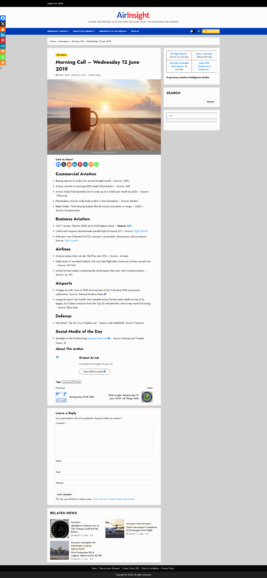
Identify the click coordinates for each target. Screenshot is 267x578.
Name (58, 461)
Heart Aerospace (143, 524)
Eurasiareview (72, 210)
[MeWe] (85, 164)
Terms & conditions (150, 568)
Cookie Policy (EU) (130, 568)
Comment (61, 423)
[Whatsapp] (96, 164)
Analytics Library (83, 31)
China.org (61, 195)
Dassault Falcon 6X (97, 338)
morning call (68, 382)
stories (77, 382)
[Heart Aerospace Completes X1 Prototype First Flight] (114, 528)
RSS (171, 115)
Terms (94, 568)
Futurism (139, 323)
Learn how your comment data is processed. (114, 499)
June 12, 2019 (80, 75)
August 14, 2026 (80, 536)
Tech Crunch (71, 240)
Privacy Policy (167, 568)
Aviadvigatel (86, 542)
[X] (63, 164)
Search (173, 93)
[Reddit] (69, 164)
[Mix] (90, 164)
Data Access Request (109, 568)
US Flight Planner (178, 53)
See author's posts (93, 371)
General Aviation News (91, 294)
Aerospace (61, 55)
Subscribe (213, 31)
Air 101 (68, 275)
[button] (199, 31)
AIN (128, 186)
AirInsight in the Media (112, 31)
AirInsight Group (57, 31)
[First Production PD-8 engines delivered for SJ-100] (59, 550)
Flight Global (141, 231)
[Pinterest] (80, 164)
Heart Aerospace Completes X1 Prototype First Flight (141, 529)
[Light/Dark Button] (193, 31)
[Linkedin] (74, 164)
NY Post (71, 265)
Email (58, 472)
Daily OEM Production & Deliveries (204, 66)
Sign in (135, 31)
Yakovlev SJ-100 (78, 549)
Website (59, 483)
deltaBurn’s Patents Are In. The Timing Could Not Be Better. (85, 529)
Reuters (134, 201)
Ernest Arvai (64, 75)
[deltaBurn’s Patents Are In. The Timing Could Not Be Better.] (59, 528)
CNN (126, 181)
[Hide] (1, 68)
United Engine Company (81, 546)
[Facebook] (58, 164)
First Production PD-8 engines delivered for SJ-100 (86, 554)
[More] (3, 62)
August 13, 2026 (136, 534)
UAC (94, 542)
